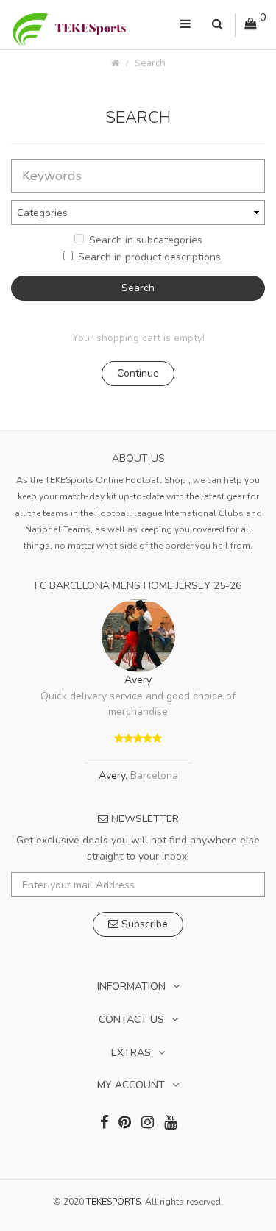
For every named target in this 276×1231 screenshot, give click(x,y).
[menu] (185, 25)
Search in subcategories (145, 240)
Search (150, 63)
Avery (138, 680)
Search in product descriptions (149, 257)
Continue (138, 373)
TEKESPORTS (113, 1201)
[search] (217, 25)
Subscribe (143, 924)
